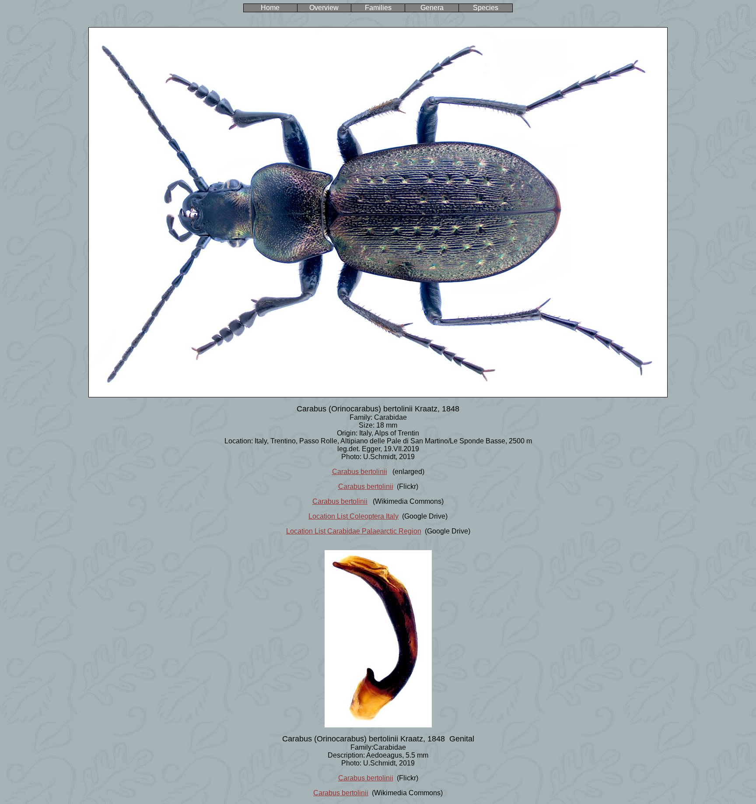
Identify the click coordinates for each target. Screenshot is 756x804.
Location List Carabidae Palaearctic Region (353, 531)
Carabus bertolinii (359, 471)
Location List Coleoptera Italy (353, 516)
